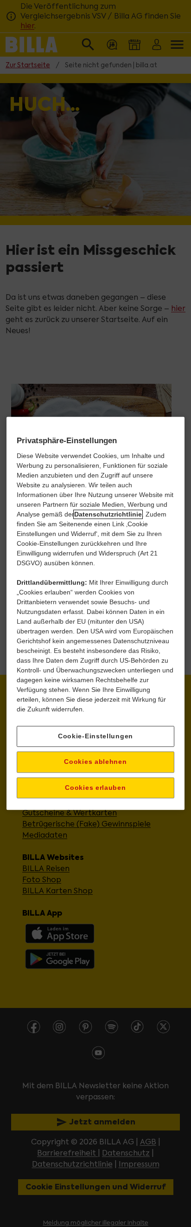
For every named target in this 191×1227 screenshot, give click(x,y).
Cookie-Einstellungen (95, 736)
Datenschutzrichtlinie (108, 514)
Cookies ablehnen (95, 761)
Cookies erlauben (95, 787)
